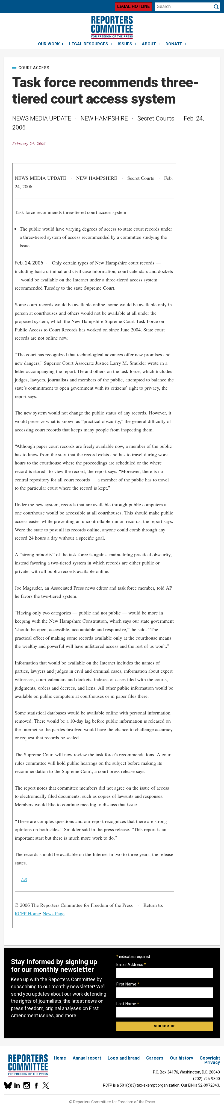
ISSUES (125, 44)
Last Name (127, 1004)
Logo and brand (124, 1058)
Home (60, 1058)
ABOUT (149, 44)
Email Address (131, 964)
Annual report (87, 1058)
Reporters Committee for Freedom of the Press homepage (112, 27)
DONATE (174, 44)
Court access (34, 68)
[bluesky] (7, 1085)
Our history (181, 1058)
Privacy (212, 1062)
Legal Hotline (133, 6)
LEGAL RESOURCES (88, 44)
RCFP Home (27, 913)
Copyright (210, 1058)
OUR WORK (49, 44)
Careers (154, 1058)
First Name (127, 984)
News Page (53, 913)
